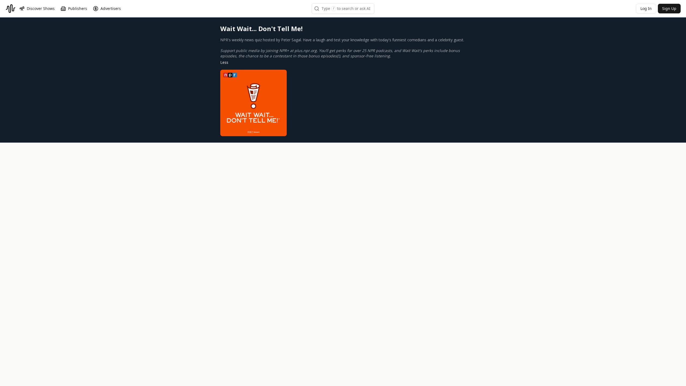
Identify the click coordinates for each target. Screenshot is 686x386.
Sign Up (669, 8)
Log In (646, 8)
